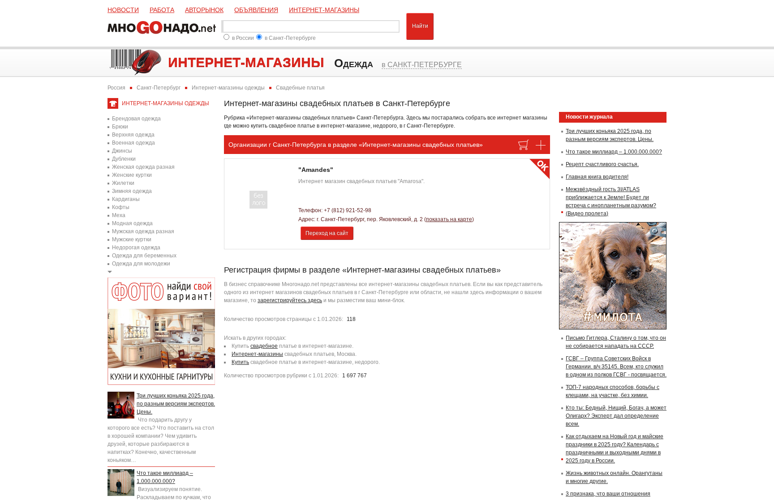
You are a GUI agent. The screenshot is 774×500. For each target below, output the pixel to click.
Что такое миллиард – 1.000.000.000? (614, 152)
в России (243, 38)
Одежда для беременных (144, 255)
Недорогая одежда (136, 247)
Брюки (120, 127)
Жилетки (123, 183)
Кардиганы (126, 199)
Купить (240, 362)
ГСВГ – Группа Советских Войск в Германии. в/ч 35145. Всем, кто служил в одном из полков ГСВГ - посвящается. (616, 366)
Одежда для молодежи (141, 264)
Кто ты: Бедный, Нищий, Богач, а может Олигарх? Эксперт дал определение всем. (616, 416)
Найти (420, 26)
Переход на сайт (326, 233)
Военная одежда (133, 143)
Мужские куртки (131, 239)
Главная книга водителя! (597, 177)
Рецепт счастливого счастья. (602, 164)
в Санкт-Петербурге (290, 38)
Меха (118, 215)
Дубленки (124, 159)
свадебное (264, 346)
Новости (123, 10)
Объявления (256, 10)
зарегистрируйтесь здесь (290, 300)
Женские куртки (132, 175)
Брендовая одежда (136, 118)
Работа (162, 10)
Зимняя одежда (132, 191)
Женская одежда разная (143, 167)
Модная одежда (132, 223)
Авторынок (204, 10)
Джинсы (122, 151)
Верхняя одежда (133, 135)
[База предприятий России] (163, 26)
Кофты (120, 207)
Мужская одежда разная (143, 231)
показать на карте (449, 219)
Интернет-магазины (324, 10)
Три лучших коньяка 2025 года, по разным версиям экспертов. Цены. (176, 404)
